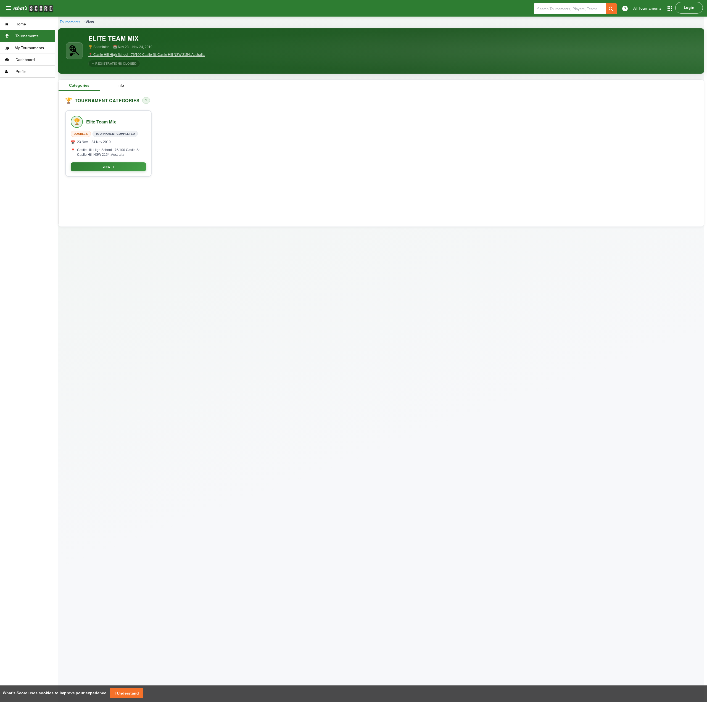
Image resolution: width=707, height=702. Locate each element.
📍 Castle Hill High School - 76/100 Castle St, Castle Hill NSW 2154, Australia (146, 55)
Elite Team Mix (101, 121)
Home (20, 24)
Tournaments (26, 36)
